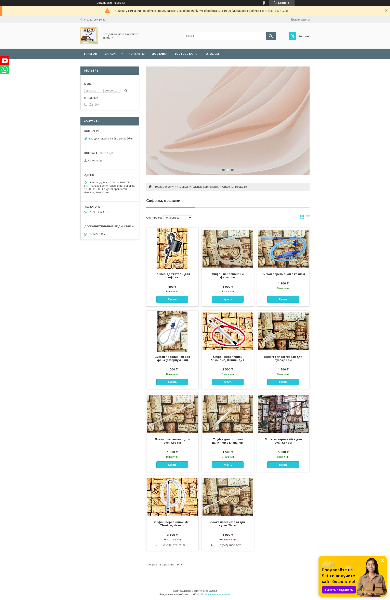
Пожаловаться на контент (216, 594)
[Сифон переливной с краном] (283, 248)
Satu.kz (213, 590)
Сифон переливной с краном (283, 274)
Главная (90, 53)
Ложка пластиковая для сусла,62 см (172, 441)
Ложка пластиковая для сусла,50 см (228, 524)
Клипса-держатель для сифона (172, 275)
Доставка (159, 53)
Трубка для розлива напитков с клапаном (227, 441)
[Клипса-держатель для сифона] (172, 248)
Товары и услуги (165, 186)
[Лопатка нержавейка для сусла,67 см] (283, 413)
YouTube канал (186, 53)
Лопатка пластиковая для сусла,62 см (283, 358)
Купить (172, 299)
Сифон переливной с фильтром (228, 275)
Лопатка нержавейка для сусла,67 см (283, 441)
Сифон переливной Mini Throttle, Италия (172, 524)
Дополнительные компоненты (199, 186)
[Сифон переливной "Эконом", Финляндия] (228, 331)
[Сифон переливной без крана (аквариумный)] (172, 331)
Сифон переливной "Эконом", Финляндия (227, 358)
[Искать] (271, 36)
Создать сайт (104, 2)
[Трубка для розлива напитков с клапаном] (228, 413)
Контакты (137, 53)
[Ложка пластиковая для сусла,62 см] (172, 413)
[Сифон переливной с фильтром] (228, 248)
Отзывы (212, 53)
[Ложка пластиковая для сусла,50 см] (228, 496)
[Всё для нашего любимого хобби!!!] (89, 43)
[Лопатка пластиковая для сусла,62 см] (283, 331)
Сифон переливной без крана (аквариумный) (172, 358)
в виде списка (308, 218)
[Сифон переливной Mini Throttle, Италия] (172, 496)
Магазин (110, 53)
